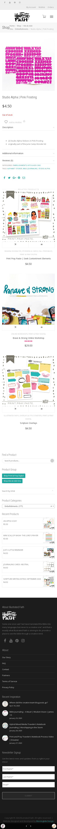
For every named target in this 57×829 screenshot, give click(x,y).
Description (7, 127)
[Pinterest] (14, 2)
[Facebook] (4, 2)
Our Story (6, 657)
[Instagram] (19, 2)
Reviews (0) (7, 160)
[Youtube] (9, 2)
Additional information (12, 153)
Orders (51, 7)
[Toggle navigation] (51, 16)
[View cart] (44, 16)
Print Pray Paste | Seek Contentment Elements (28, 258)
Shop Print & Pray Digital (14, 475)
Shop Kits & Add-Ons (12, 481)
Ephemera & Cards (30, 251)
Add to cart (15, 245)
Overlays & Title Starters (31, 415)
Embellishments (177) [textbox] (27, 506)
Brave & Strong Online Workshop (28, 338)
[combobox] (28, 506)
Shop (19, 26)
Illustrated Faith (11, 415)
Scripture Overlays (28, 423)
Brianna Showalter (13, 251)
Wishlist (42, 7)
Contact (5, 669)
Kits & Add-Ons (34, 165)
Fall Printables (45, 251)
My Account (31, 7)
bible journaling (30, 168)
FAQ (4, 663)
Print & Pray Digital (28, 254)
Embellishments (21, 29)
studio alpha (44, 168)
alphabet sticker (14, 168)
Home (12, 26)
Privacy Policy (8, 687)
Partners (6, 675)
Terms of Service (9, 681)
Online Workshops (19, 334)
